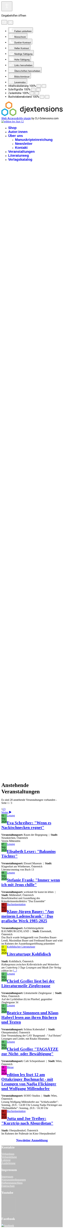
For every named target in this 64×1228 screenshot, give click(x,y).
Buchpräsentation (16, 904)
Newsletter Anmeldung (32, 1140)
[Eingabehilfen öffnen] (6, 6)
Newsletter (23, 144)
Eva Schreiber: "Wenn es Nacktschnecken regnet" (26, 825)
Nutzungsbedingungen (13, 1179)
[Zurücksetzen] (4, 22)
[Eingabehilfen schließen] (10, 22)
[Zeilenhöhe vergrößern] (37, 93)
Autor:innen (17, 132)
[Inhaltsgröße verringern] (39, 86)
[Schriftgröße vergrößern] (38, 89)
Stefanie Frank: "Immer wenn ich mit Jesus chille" (30, 882)
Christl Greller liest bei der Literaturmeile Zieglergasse (28, 983)
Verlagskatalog (20, 159)
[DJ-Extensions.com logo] (32, 115)
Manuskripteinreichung (34, 140)
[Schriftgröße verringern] (33, 89)
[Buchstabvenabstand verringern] (42, 97)
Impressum (7, 1176)
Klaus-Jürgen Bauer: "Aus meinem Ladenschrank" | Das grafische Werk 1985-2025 (27, 916)
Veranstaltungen (21, 151)
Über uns (15, 136)
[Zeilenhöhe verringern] (32, 93)
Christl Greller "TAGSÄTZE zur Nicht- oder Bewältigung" (29, 1051)
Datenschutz (8, 1185)
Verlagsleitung (9, 1157)
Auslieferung (8, 1163)
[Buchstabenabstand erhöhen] (47, 97)
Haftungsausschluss (12, 1182)
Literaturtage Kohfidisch (29, 954)
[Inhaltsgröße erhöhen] (44, 86)
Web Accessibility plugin (16, 118)
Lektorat (5, 1160)
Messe (10, 1067)
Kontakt (21, 147)
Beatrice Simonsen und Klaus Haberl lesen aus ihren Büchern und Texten (29, 1017)
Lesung (11, 815)
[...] (15, 970)
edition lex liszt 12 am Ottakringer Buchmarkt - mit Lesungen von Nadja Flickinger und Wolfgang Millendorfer (28, 1081)
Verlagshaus (7, 1153)
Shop (12, 128)
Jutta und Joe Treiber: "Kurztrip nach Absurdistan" (27, 1120)
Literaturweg (18, 155)
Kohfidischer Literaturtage (21, 946)
